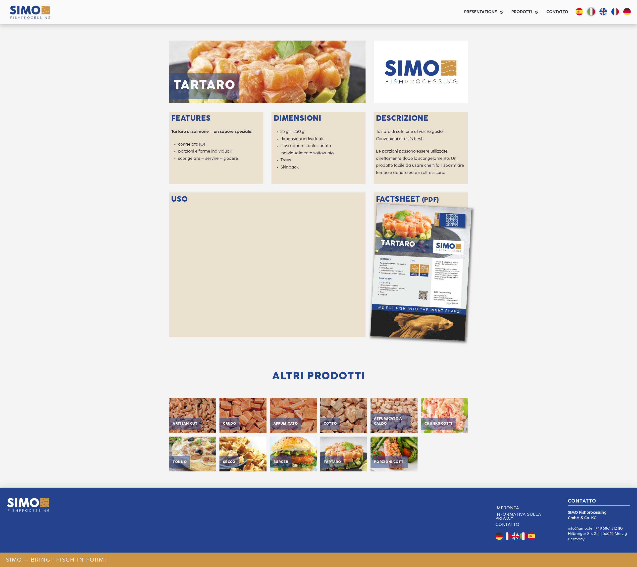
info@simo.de (580, 529)
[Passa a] (626, 12)
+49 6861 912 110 (609, 529)
